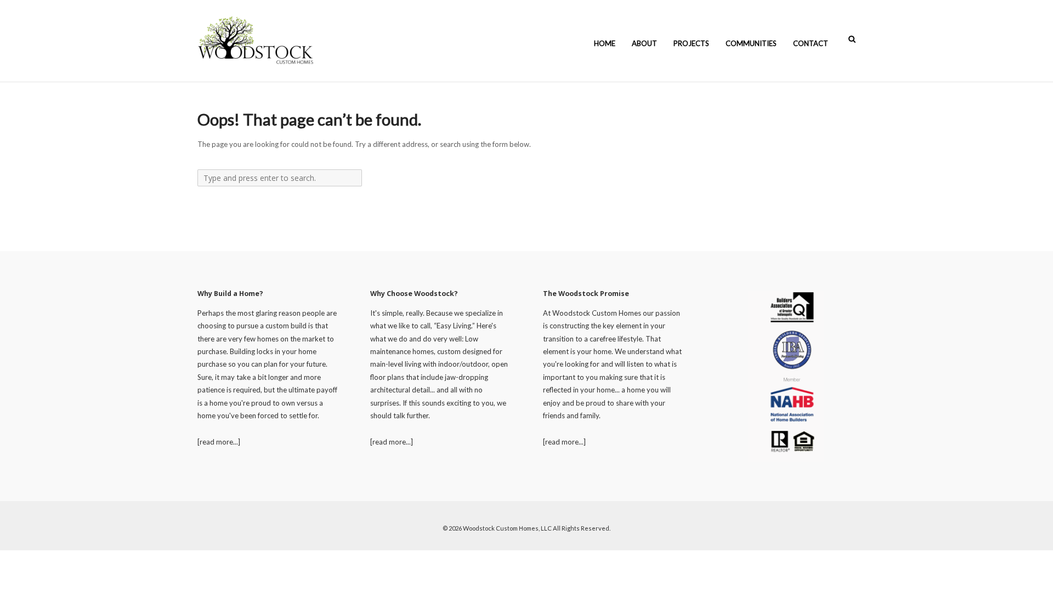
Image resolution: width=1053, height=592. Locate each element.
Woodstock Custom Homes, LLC (507, 528)
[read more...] (218, 441)
